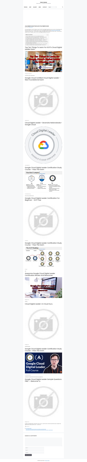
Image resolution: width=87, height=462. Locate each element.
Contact (45, 7)
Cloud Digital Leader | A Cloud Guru (31, 42)
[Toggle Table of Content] (47, 35)
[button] (62, 7)
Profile (25, 7)
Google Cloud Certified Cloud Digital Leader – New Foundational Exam (36, 37)
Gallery (35, 7)
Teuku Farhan (43, 2)
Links (40, 7)
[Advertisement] (43, 18)
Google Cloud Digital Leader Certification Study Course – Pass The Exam (36, 43)
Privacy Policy (47, 460)
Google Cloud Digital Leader (55, 30)
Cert (30, 7)
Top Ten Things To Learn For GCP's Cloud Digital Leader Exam (35, 36)
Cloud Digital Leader (28, 428)
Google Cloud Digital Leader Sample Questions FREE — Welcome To (36, 44)
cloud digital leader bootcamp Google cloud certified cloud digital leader (36, 429)
